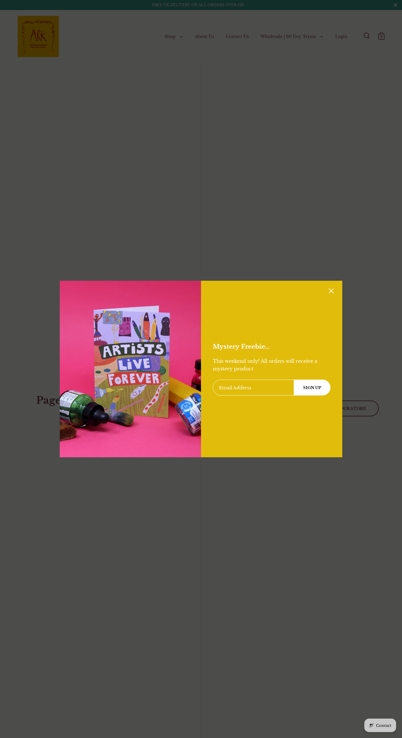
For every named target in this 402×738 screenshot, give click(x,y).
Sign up (312, 387)
